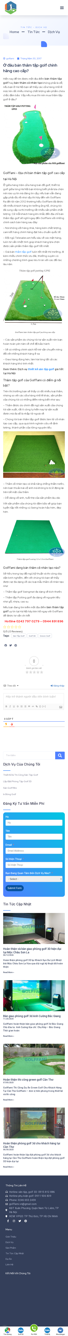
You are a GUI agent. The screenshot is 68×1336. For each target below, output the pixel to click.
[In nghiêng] (10, 706)
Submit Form (15, 888)
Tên (8, 830)
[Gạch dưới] (14, 706)
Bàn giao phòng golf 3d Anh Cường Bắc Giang (32, 1016)
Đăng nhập (58, 685)
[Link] (36, 706)
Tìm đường (7, 1334)
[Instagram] (13, 1220)
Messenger (60, 1334)
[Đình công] (17, 706)
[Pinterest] (25, 1220)
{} (40, 706)
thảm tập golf (23, 251)
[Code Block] (33, 706)
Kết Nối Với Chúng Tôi (18, 1273)
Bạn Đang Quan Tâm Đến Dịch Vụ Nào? (28, 873)
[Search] (60, 755)
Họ (7, 816)
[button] (62, 8)
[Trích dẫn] (29, 706)
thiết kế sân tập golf (41, 369)
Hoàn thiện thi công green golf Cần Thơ (28, 1079)
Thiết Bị (47, 1334)
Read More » (8, 972)
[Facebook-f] (8, 1220)
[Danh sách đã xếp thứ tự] (21, 706)
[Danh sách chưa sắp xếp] (25, 706)
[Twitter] (19, 1220)
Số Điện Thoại (14, 859)
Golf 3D (21, 1334)
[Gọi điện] (34, 1328)
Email (9, 844)
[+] (44, 706)
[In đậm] (6, 706)
